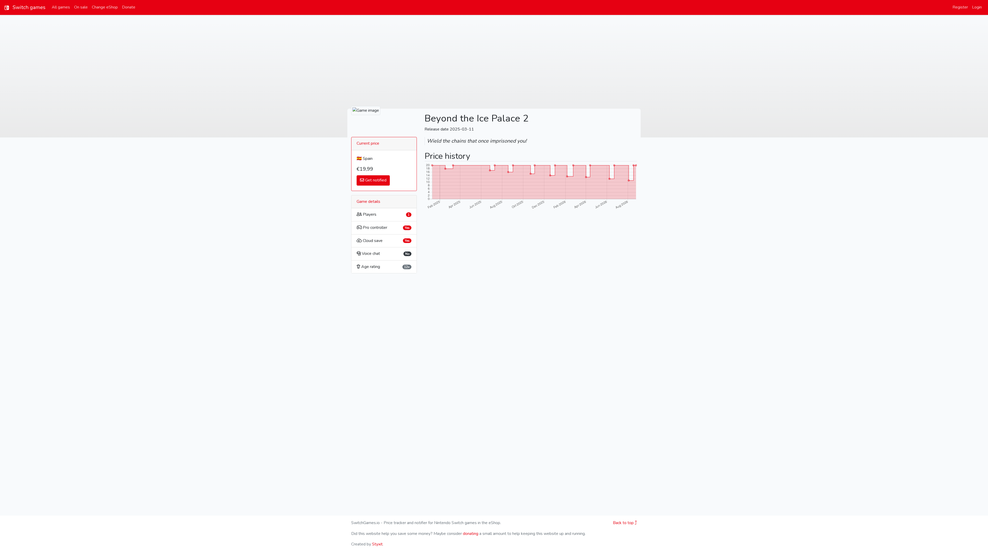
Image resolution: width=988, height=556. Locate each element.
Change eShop (105, 7)
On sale (81, 7)
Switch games (28, 7)
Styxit (377, 544)
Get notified (375, 180)
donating (470, 533)
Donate (128, 7)
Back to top (624, 523)
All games (61, 7)
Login (977, 7)
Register (960, 7)
